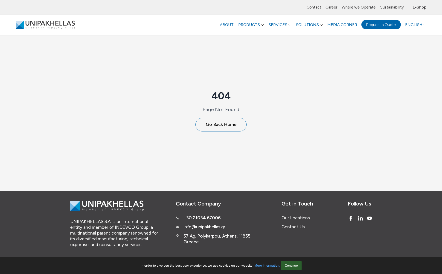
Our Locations (296, 217)
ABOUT (227, 24)
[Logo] (45, 24)
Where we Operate (359, 7)
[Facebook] (351, 218)
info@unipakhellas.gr (204, 226)
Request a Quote (381, 24)
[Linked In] (360, 218)
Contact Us (293, 226)
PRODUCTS (249, 24)
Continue (291, 265)
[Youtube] (369, 218)
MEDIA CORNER (342, 24)
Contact (314, 7)
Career (331, 7)
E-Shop (420, 7)
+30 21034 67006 (202, 217)
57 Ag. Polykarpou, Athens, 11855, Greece (217, 238)
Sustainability (392, 7)
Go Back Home (221, 124)
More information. (267, 265)
